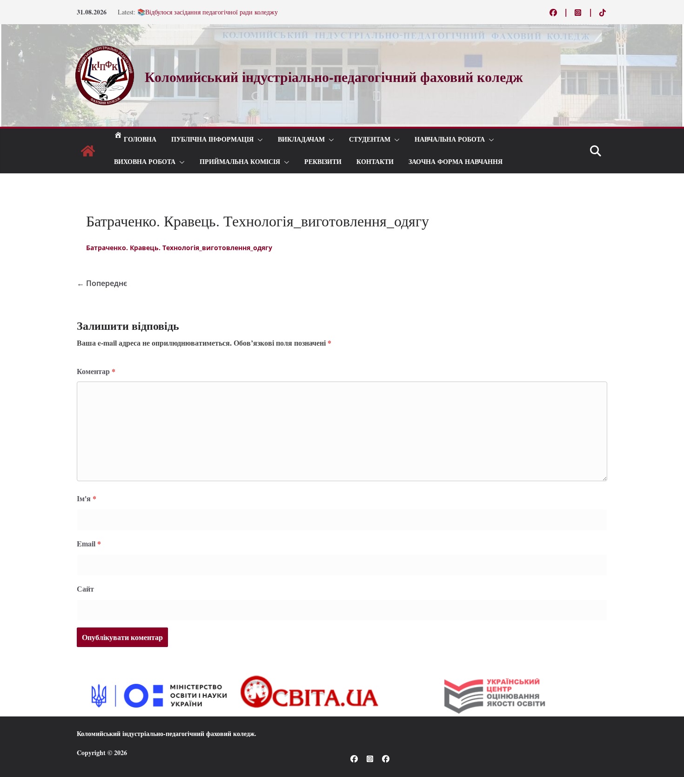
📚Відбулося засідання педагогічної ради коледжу (207, 12)
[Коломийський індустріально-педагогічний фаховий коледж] (87, 150)
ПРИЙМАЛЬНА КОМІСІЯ (240, 161)
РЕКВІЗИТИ (323, 161)
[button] (258, 139)
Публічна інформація (212, 139)
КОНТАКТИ (375, 161)
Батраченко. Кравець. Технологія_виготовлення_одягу (179, 247)
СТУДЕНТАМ (369, 139)
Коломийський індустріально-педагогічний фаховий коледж (166, 733)
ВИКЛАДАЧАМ (301, 139)
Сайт (85, 588)
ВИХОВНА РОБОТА (144, 161)
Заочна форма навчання (456, 161)
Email (89, 543)
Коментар (96, 371)
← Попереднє (102, 283)
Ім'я (86, 498)
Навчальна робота (450, 139)
